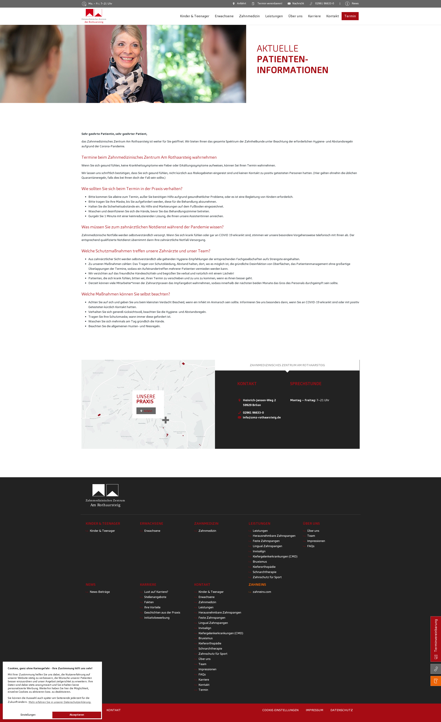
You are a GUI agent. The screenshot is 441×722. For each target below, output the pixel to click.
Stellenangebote (155, 597)
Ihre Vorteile (152, 607)
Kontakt (203, 685)
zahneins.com (262, 592)
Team (311, 536)
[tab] (287, 365)
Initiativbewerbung (157, 618)
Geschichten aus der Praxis (162, 612)
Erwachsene (152, 531)
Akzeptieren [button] (77, 714)
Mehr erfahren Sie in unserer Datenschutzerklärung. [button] (60, 702)
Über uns (313, 531)
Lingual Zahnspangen (267, 546)
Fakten (149, 602)
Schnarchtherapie (264, 572)
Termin (269, 3)
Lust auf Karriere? (156, 592)
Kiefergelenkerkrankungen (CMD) (275, 556)
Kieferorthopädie (264, 567)
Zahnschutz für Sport (267, 577)
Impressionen (316, 541)
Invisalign (259, 551)
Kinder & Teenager (102, 531)
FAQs (310, 546)
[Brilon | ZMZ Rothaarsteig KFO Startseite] (93, 16)
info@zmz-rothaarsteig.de (262, 417)
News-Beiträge (100, 592)
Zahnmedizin (207, 531)
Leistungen (260, 531)
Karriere (203, 679)
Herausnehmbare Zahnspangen (274, 536)
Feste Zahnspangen (266, 541)
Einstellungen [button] (27, 714)
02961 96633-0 (253, 412)
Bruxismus (260, 561)
